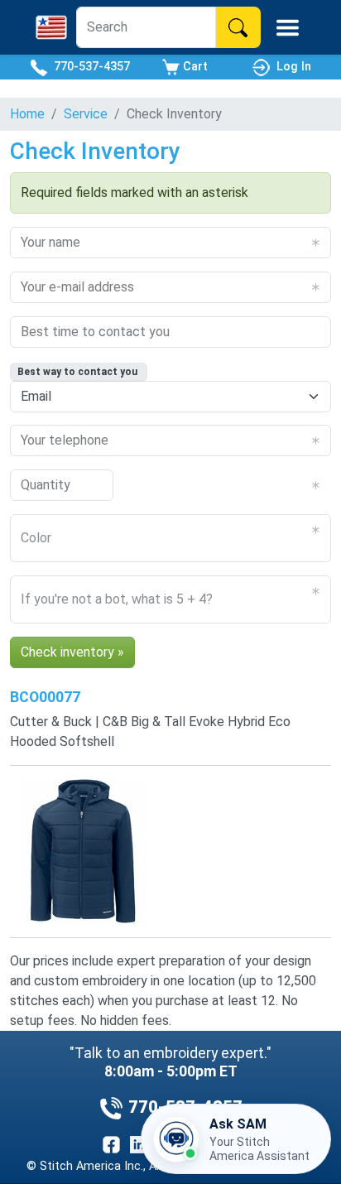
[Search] (238, 27)
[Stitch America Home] (51, 27)
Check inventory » (72, 652)
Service (86, 114)
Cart (194, 67)
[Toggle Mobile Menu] (287, 28)
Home (27, 114)
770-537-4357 (88, 67)
